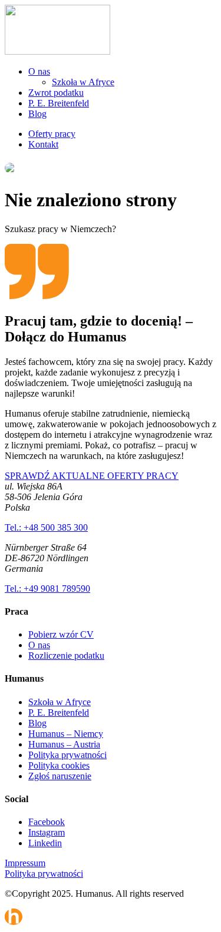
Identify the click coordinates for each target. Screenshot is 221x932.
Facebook (46, 822)
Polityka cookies (59, 765)
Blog (37, 114)
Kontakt (43, 144)
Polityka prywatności (67, 755)
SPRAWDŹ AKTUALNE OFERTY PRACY (92, 476)
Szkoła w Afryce (83, 82)
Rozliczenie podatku (66, 656)
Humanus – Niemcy (65, 734)
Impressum (25, 863)
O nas (39, 71)
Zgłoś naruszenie (59, 776)
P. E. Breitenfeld (58, 103)
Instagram (46, 832)
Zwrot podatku (56, 93)
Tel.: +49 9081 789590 (47, 589)
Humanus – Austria (64, 744)
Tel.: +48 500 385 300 (46, 527)
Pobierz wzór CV (61, 634)
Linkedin (45, 843)
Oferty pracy (51, 134)
